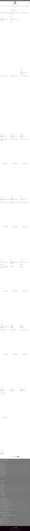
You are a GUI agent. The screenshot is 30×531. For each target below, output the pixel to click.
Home (3, 6)
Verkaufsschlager (3, 472)
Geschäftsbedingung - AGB (4, 498)
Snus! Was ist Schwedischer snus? (5, 503)
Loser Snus (2, 469)
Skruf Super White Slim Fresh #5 (5, 326)
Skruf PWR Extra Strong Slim (24, 262)
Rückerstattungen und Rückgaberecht (6, 501)
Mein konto (2, 484)
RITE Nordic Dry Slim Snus (4, 262)
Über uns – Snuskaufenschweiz (5, 509)
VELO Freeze (12, 326)
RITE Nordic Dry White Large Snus (14, 262)
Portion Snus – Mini (3, 465)
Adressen (2, 489)
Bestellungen (2, 486)
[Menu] (1, 3)
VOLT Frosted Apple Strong (4, 19)
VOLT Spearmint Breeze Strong (14, 19)
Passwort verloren (3, 493)
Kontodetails (2, 491)
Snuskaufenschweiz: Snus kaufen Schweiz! (15, 528)
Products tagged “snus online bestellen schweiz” (15, 6)
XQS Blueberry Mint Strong (23, 72)
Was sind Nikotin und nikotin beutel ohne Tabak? (8, 505)
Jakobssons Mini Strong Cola (14, 199)
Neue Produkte (3, 474)
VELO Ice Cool (22, 326)
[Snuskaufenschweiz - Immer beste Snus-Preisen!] (15, 3)
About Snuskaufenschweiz (4, 507)
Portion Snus (2, 463)
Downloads (2, 487)
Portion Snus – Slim (3, 467)
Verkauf (2, 476)
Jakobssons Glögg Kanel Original (5, 199)
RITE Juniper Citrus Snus (23, 199)
